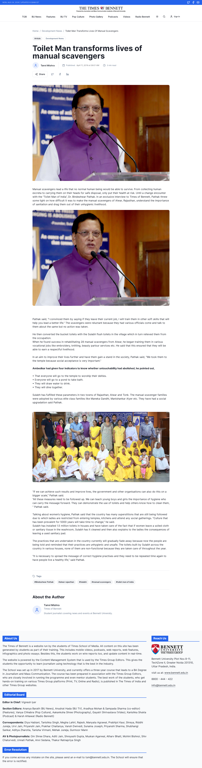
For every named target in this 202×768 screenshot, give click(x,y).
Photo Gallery (96, 16)
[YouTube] (198, 2)
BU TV (63, 16)
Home (36, 31)
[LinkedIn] (67, 74)
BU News (36, 16)
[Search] (164, 16)
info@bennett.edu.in (163, 685)
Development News (52, 31)
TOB (24, 16)
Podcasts (113, 16)
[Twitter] (188, 2)
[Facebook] (193, 2)
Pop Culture (78, 16)
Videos (126, 16)
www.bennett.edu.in (176, 672)
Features (50, 16)
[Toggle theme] (157, 16)
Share (42, 74)
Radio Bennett (142, 16)
